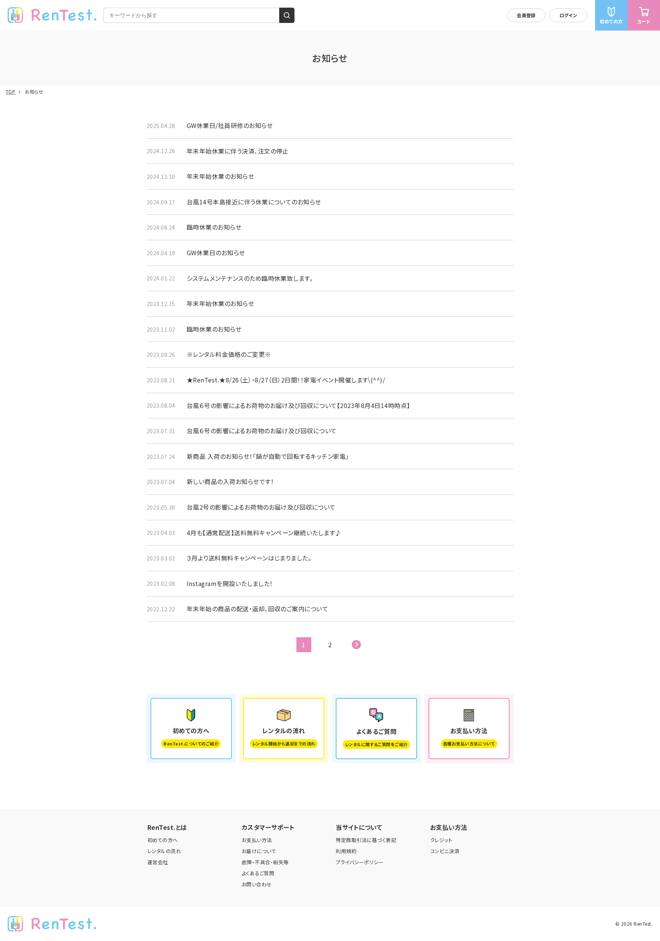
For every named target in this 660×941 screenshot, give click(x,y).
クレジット (441, 839)
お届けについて (259, 851)
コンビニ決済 (444, 851)
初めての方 (611, 21)
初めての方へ (162, 839)
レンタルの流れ (164, 851)
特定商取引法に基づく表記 (366, 839)
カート (643, 21)
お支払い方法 (257, 839)
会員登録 (526, 15)
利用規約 (346, 851)
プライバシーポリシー (359, 862)
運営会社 (157, 862)
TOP (10, 91)
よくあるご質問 (258, 873)
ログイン (569, 15)
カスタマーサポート (268, 827)
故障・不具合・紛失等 (265, 862)
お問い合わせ (257, 884)
